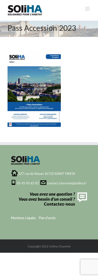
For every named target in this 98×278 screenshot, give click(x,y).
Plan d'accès (47, 218)
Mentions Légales (23, 218)
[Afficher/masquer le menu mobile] (87, 8)
